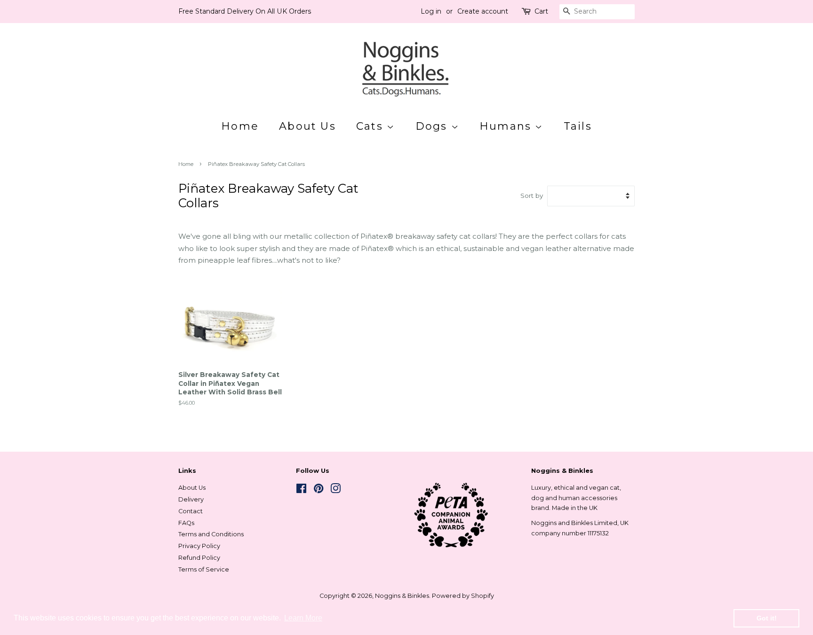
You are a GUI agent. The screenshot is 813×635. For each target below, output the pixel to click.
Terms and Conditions (211, 534)
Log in (431, 11)
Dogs (433, 126)
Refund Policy (199, 557)
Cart (541, 11)
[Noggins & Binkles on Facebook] (301, 490)
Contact (190, 511)
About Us (307, 126)
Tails (578, 126)
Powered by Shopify (463, 595)
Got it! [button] (767, 618)
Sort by (531, 195)
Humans (507, 126)
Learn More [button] (303, 618)
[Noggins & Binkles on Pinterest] (318, 490)
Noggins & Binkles (402, 595)
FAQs (186, 522)
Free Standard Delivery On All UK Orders (244, 11)
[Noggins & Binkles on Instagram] (335, 490)
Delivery (191, 499)
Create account (482, 11)
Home (240, 126)
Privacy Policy (199, 545)
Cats (371, 126)
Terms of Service (203, 569)
